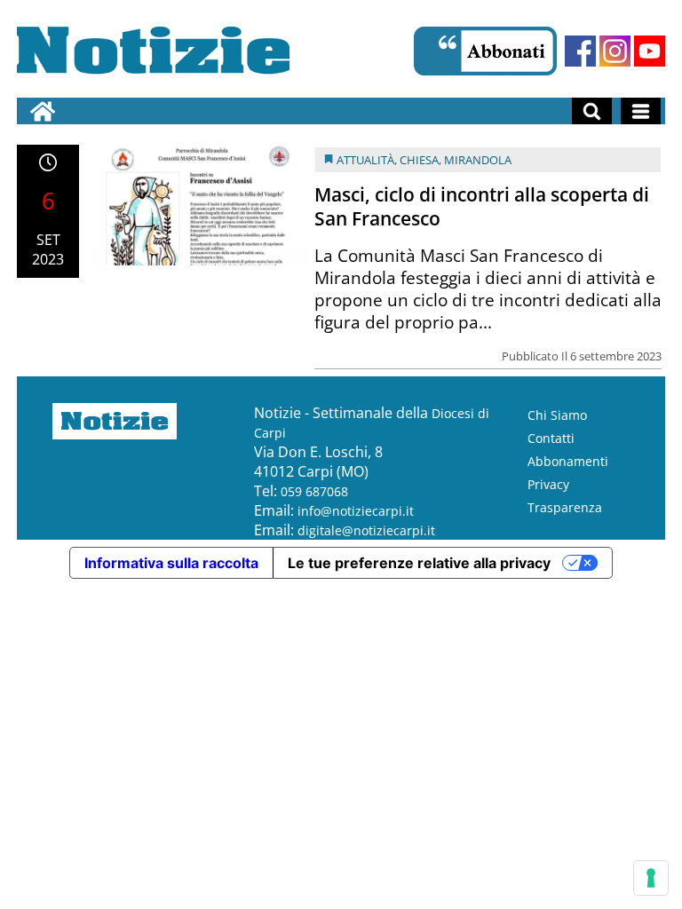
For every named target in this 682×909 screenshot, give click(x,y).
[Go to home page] (42, 111)
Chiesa (419, 160)
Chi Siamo (557, 415)
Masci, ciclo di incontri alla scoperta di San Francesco (481, 206)
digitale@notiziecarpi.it (366, 530)
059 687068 (314, 491)
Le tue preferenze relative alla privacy (419, 563)
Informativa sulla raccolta (171, 563)
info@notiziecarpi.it (355, 510)
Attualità (365, 160)
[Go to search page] (592, 111)
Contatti (551, 438)
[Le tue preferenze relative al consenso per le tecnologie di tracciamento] (651, 878)
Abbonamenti (567, 461)
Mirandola (478, 160)
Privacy (548, 484)
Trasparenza (564, 507)
